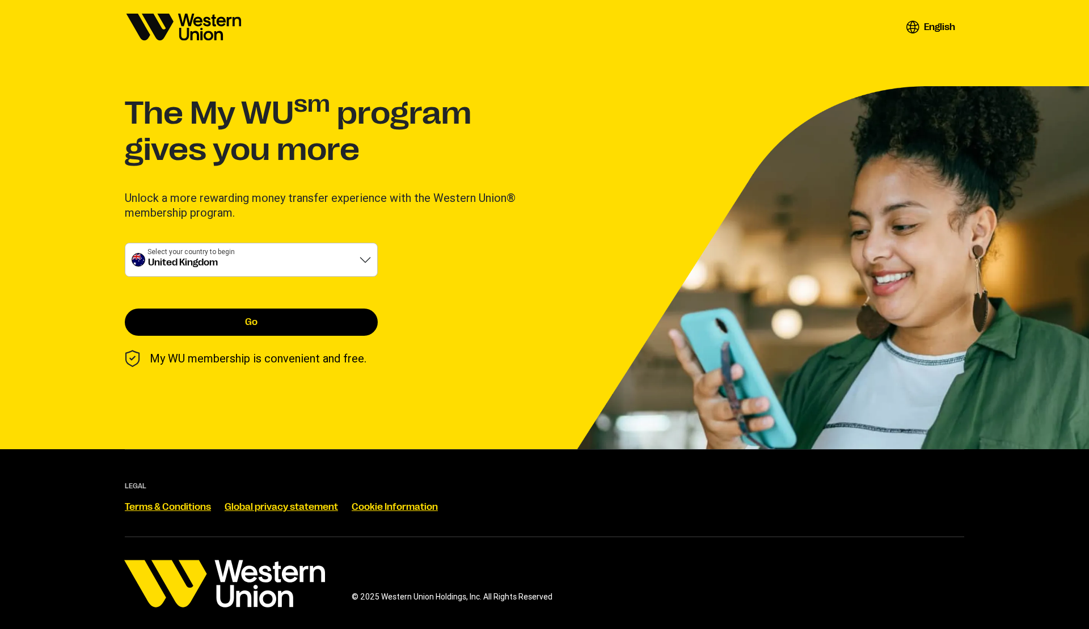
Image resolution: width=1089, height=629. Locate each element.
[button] (930, 27)
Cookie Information (395, 507)
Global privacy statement (281, 507)
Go (251, 322)
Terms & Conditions (168, 507)
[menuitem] (184, 27)
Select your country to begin (191, 251)
